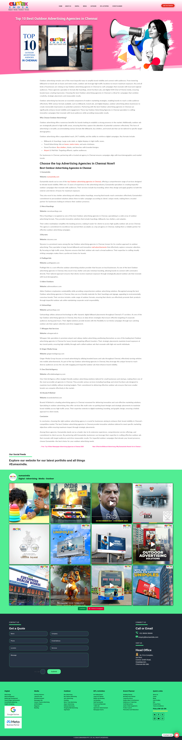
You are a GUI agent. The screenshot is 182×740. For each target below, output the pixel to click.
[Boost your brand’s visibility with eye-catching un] (153, 585)
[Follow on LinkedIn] (154, 714)
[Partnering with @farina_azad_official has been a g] (29, 503)
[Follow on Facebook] (158, 714)
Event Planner (117, 6)
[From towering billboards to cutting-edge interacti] (153, 544)
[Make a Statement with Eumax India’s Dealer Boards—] (29, 585)
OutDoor (93, 6)
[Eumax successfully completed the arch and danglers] (153, 503)
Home (60, 6)
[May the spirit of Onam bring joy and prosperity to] (70, 585)
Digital (77, 6)
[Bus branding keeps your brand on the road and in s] (112, 585)
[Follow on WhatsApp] (162, 718)
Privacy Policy (156, 704)
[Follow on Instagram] (154, 718)
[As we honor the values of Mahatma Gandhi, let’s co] (29, 544)
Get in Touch (168, 5)
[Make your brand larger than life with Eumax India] (112, 544)
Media (85, 6)
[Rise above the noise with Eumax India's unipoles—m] (70, 544)
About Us (68, 6)
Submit (54, 672)
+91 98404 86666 (146, 633)
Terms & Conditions (158, 706)
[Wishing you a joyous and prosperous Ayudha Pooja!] (70, 503)
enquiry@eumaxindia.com (148, 637)
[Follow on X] (162, 714)
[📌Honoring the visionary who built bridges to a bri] (112, 503)
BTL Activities (104, 6)
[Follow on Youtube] (158, 718)
